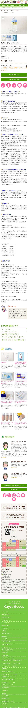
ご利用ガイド (5, 690)
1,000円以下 (13, 334)
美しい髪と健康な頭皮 (7, 649)
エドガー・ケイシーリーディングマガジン (12, 660)
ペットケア (19, 337)
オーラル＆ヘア (5, 622)
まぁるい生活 (5, 652)
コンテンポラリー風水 (7, 671)
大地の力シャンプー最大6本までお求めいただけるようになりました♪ (13, 7)
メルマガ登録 (5, 655)
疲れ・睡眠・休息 (19, 340)
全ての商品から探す (4, 5)
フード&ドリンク (7, 329)
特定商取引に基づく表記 (8, 701)
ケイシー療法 (5, 612)
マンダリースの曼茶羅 (7, 679)
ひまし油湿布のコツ (7, 644)
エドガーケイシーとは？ (8, 658)
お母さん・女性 (6, 340)
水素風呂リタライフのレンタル (9, 677)
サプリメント (5, 628)
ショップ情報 (5, 695)
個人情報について (6, 698)
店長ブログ (4, 668)
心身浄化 (4, 334)
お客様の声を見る (14, 74)
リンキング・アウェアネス (8, 682)
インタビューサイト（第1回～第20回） (11, 663)
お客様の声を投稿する (14, 489)
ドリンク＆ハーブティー (10, 331)
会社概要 (4, 693)
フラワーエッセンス (7, 633)
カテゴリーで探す (14, 5)
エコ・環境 (4, 639)
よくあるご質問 (5, 687)
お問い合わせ (5, 704)
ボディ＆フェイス (6, 620)
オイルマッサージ (6, 647)
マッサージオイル (6, 617)
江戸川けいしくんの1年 (7, 685)
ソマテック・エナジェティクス (9, 674)
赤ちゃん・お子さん (7, 337)
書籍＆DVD (4, 636)
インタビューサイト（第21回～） (10, 666)
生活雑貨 (4, 631)
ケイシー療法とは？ (7, 641)
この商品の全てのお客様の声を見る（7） (14, 485)
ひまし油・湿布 (5, 614)
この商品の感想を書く (14, 79)
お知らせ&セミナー (23, 5)
